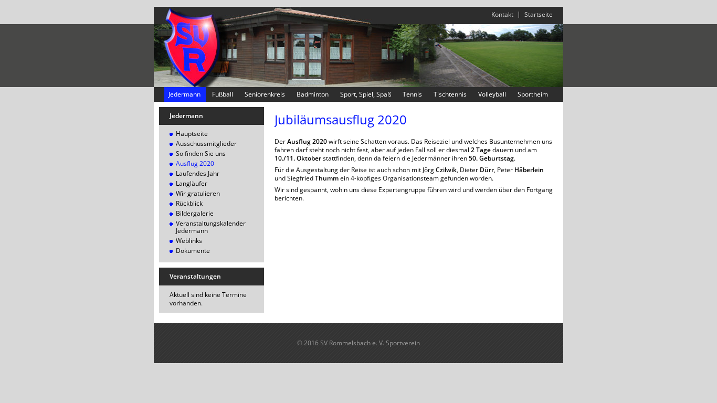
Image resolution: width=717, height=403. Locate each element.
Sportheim (533, 94)
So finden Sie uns (201, 153)
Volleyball (492, 94)
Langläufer (191, 183)
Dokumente (193, 250)
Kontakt (502, 14)
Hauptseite (192, 133)
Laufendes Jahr (197, 173)
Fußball (222, 94)
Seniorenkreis (265, 94)
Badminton (313, 94)
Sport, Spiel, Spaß (365, 94)
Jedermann (184, 94)
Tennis (412, 94)
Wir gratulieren (198, 193)
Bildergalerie (195, 213)
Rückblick (189, 203)
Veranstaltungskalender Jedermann (211, 227)
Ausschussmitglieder (206, 143)
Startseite (538, 14)
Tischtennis (450, 94)
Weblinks (189, 240)
